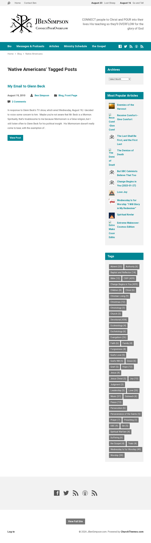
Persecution (118, 408)
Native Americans (34, 53)
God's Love (117, 355)
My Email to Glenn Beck (26, 86)
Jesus (115, 372)
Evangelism (118, 337)
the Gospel (99, 46)
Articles (54, 46)
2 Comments (19, 101)
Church (115, 313)
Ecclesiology (118, 325)
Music (115, 396)
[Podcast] (136, 46)
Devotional (118, 319)
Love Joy (122, 192)
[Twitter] (125, 46)
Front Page (71, 95)
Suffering (116, 437)
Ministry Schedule (75, 46)
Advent (116, 266)
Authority (132, 266)
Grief (114, 366)
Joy (134, 378)
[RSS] (131, 46)
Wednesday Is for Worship (125, 449)
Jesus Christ (118, 378)
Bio (10, 46)
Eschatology (118, 331)
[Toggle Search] (9, 3)
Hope (127, 366)
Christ (130, 290)
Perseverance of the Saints (125, 414)
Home (18, 3)
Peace (115, 402)
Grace (131, 361)
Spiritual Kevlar (125, 214)
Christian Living (119, 296)
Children (116, 290)
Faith (114, 343)
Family (127, 343)
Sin (125, 425)
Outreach (131, 396)
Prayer (115, 420)
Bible (115, 278)
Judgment (117, 384)
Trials (132, 443)
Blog (19, 53)
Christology (117, 308)
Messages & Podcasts (30, 46)
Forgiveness (118, 349)
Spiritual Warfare (120, 431)
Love (133, 390)
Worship (116, 455)
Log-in (11, 531)
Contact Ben (30, 3)
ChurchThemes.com (132, 531)
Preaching (130, 420)
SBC (114, 425)
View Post (15, 137)
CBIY (129, 278)
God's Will (116, 361)
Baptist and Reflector (123, 272)
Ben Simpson (42, 95)
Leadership (117, 390)
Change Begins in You (124, 284)
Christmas (117, 302)
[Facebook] (120, 46)
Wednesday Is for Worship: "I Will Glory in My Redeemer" (128, 204)
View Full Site (75, 521)
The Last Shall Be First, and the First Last (127, 140)
